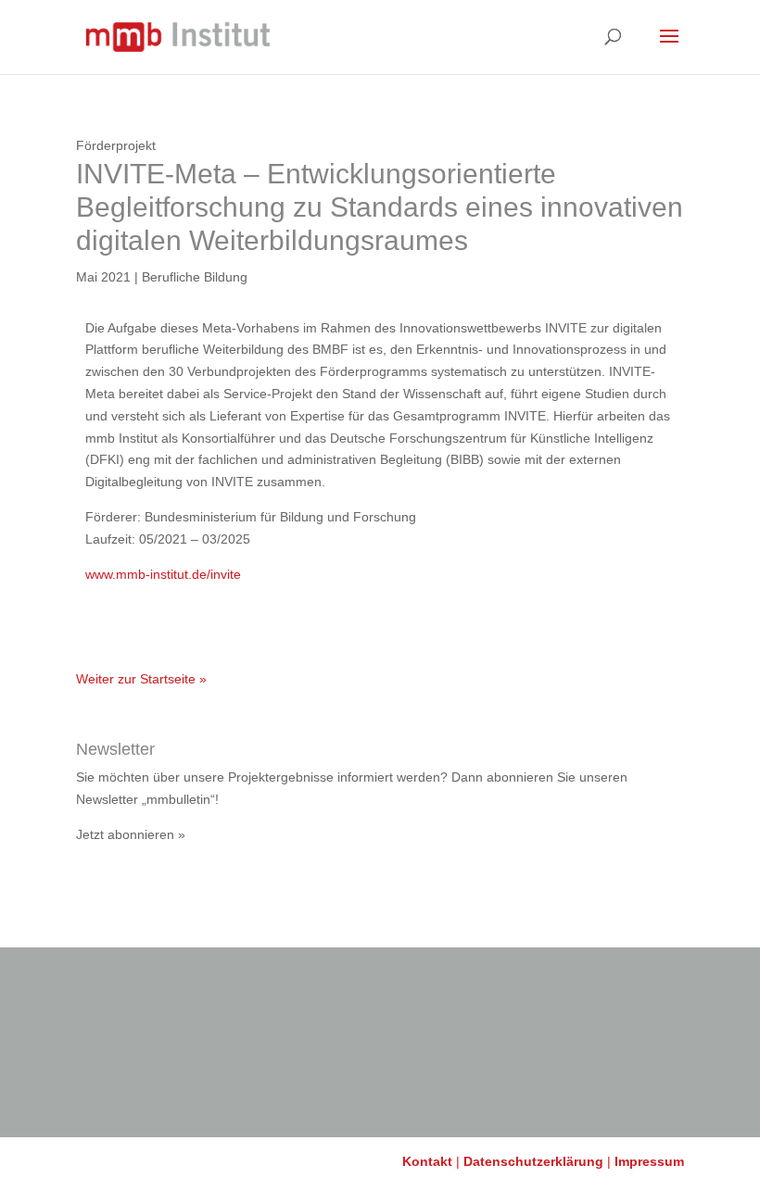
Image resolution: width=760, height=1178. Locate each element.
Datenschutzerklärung (533, 1161)
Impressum (649, 1161)
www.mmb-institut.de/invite (163, 574)
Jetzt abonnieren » (130, 834)
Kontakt (427, 1161)
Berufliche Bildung (194, 276)
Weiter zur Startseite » (141, 678)
